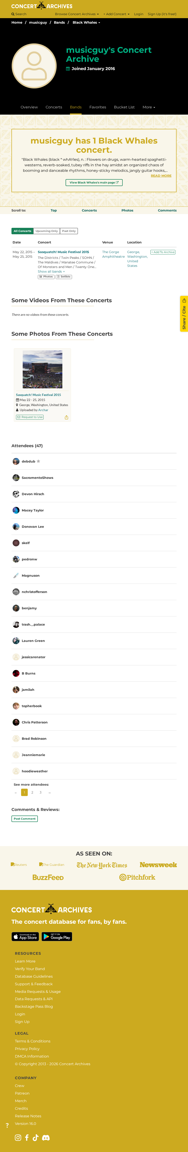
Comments (167, 210)
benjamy (29, 608)
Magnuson (31, 575)
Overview (29, 107)
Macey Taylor (33, 510)
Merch (21, 1101)
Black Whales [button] (85, 22)
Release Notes (28, 1116)
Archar (43, 410)
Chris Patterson (35, 722)
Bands (59, 22)
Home (16, 22)
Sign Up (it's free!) (162, 14)
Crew (19, 1086)
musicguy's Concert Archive (109, 54)
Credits (21, 1108)
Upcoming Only (47, 231)
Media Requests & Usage (38, 991)
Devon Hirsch (33, 494)
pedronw (29, 559)
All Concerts (22, 231)
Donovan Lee (33, 527)
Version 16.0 (25, 1123)
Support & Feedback (34, 984)
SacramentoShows (37, 478)
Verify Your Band (30, 969)
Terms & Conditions (32, 1041)
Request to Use (32, 417)
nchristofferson (34, 592)
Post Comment (25, 818)
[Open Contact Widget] (7, 1125)
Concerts (54, 107)
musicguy (38, 22)
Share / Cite (184, 317)
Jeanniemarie (33, 755)
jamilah (28, 690)
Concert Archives (74, 1064)
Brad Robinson (34, 739)
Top (54, 210)
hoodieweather (35, 771)
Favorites (97, 107)
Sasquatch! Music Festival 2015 (63, 252)
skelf (26, 543)
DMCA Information (32, 1056)
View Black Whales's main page (93, 182)
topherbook (32, 706)
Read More (161, 176)
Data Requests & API (34, 999)
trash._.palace (33, 624)
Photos (127, 210)
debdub (28, 461)
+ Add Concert (115, 14)
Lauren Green (33, 641)
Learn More (25, 961)
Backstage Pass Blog (34, 1006)
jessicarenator (33, 657)
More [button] (148, 107)
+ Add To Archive (162, 252)
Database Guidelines (34, 976)
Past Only (69, 231)
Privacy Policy (27, 1049)
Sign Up (22, 1021)
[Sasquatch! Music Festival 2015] (42, 369)
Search (20, 14)
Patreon (22, 1093)
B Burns (28, 673)
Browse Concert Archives (76, 14)
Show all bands (50, 271)
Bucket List (124, 107)
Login (138, 14)
